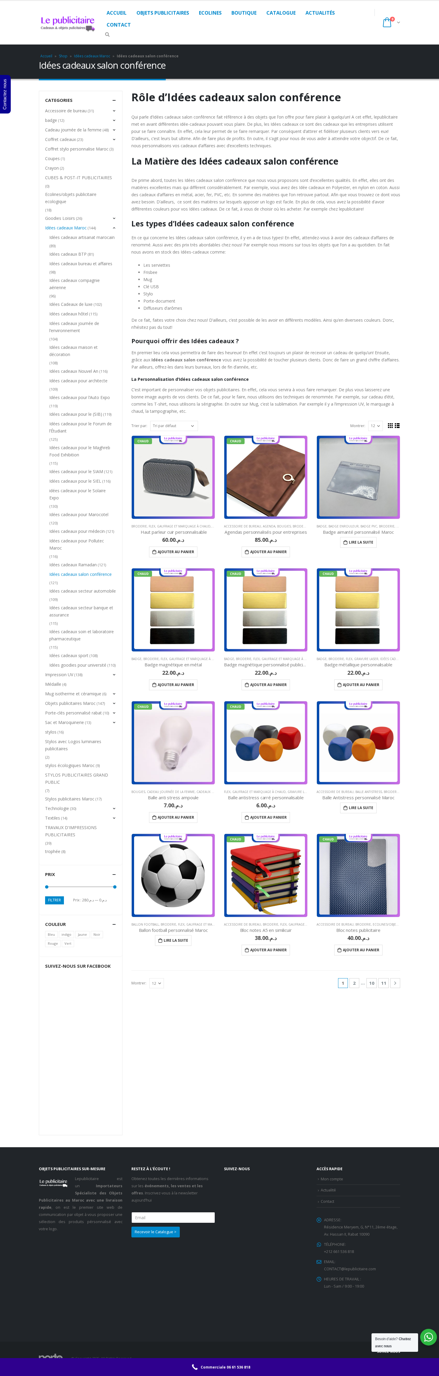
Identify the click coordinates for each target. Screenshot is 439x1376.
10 (371, 983)
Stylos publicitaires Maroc (69, 799)
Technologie (57, 808)
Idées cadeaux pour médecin (77, 531)
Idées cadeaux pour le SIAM (76, 471)
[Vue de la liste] (397, 425)
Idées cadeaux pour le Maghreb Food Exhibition (79, 451)
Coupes (52, 158)
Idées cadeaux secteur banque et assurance (81, 611)
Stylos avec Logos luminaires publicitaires (73, 745)
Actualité (328, 1190)
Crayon (52, 168)
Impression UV (59, 674)
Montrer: (357, 425)
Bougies (284, 526)
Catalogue (281, 13)
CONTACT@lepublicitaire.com (350, 1268)
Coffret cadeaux (60, 139)
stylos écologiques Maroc (70, 765)
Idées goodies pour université (77, 665)
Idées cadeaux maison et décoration (73, 350)
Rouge (53, 943)
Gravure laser (366, 659)
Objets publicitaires (162, 13)
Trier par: (139, 425)
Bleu (51, 934)
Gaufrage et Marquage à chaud (184, 526)
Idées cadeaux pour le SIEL (75, 481)
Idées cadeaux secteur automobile (82, 591)
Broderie (139, 526)
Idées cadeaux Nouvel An (73, 371)
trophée (52, 851)
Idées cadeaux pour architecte (78, 380)
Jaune (82, 934)
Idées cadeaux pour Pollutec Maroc (76, 544)
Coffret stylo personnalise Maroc (76, 149)
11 (383, 983)
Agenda (269, 526)
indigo (66, 934)
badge (322, 526)
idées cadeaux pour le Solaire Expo (77, 494)
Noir (96, 934)
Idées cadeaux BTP (68, 254)
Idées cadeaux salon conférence (80, 574)
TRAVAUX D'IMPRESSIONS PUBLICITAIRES (71, 831)
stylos (50, 732)
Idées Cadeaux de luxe (71, 304)
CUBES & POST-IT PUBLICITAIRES (78, 177)
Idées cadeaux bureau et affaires (80, 263)
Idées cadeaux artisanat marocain (82, 237)
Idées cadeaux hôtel (68, 314)
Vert (68, 943)
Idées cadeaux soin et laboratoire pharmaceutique (81, 635)
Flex (152, 526)
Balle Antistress (368, 792)
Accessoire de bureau (242, 526)
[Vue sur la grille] (390, 425)
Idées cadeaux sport (68, 655)
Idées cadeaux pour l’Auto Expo (79, 397)
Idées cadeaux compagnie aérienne (74, 283)
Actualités (320, 13)
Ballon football (145, 924)
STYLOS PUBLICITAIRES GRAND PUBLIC (76, 778)
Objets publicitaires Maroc (70, 703)
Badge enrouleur (344, 526)
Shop (63, 56)
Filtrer (54, 900)
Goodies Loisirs (60, 218)
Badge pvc (368, 526)
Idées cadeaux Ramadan (73, 564)
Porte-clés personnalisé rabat (73, 713)
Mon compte (332, 1179)
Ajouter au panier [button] (176, 551)
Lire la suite (361, 542)
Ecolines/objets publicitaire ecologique (70, 197)
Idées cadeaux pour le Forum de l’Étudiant (80, 427)
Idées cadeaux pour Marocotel (78, 514)
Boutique (244, 13)
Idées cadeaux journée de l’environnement (74, 326)
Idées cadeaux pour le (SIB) (75, 414)
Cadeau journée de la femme (171, 792)
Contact (119, 25)
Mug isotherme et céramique (73, 694)
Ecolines (210, 13)
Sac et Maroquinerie (64, 722)
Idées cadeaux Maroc (92, 56)
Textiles (52, 818)
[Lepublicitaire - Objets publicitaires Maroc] (68, 22)
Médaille (53, 684)
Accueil (117, 13)
